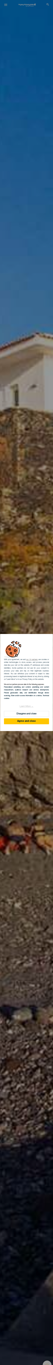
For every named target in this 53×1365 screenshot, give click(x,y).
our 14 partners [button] (32, 660)
